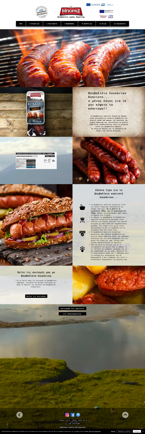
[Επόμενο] (136, 58)
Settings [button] (113, 431)
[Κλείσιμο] (143, 431)
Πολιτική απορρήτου (95, 431)
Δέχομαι (137, 431)
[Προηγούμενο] (9, 58)
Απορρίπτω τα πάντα (124, 431)
